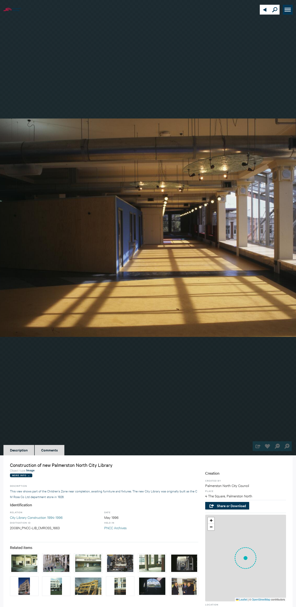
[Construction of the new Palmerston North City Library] (24, 563)
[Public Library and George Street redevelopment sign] (120, 586)
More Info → (21, 475)
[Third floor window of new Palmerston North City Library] (152, 586)
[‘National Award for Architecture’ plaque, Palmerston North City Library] (184, 586)
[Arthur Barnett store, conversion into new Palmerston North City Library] (88, 563)
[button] (245, 558)
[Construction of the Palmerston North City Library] (152, 563)
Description (19, 450)
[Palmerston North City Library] (88, 586)
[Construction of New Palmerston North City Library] (184, 563)
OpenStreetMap (261, 599)
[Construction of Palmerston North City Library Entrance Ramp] (56, 563)
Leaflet (243, 599)
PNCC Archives (115, 527)
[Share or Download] (257, 446)
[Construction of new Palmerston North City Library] (120, 563)
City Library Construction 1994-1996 (36, 517)
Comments (49, 450)
